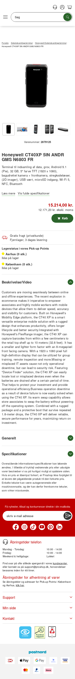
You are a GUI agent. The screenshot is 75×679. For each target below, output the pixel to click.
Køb (64, 218)
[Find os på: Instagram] (24, 526)
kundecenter (60, 563)
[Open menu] (5, 17)
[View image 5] (63, 129)
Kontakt (8, 618)
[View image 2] (22, 129)
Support (9, 597)
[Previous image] (6, 86)
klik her (20, 585)
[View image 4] (49, 129)
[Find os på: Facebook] (15, 526)
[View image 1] (8, 129)
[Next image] (65, 86)
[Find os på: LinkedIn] (59, 526)
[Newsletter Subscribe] (67, 516)
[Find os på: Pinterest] (50, 526)
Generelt (9, 437)
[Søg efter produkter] (67, 17)
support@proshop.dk (37, 567)
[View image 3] (36, 129)
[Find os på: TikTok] (33, 526)
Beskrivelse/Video (17, 282)
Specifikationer (14, 453)
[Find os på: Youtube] (42, 526)
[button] (36, 86)
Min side (9, 607)
